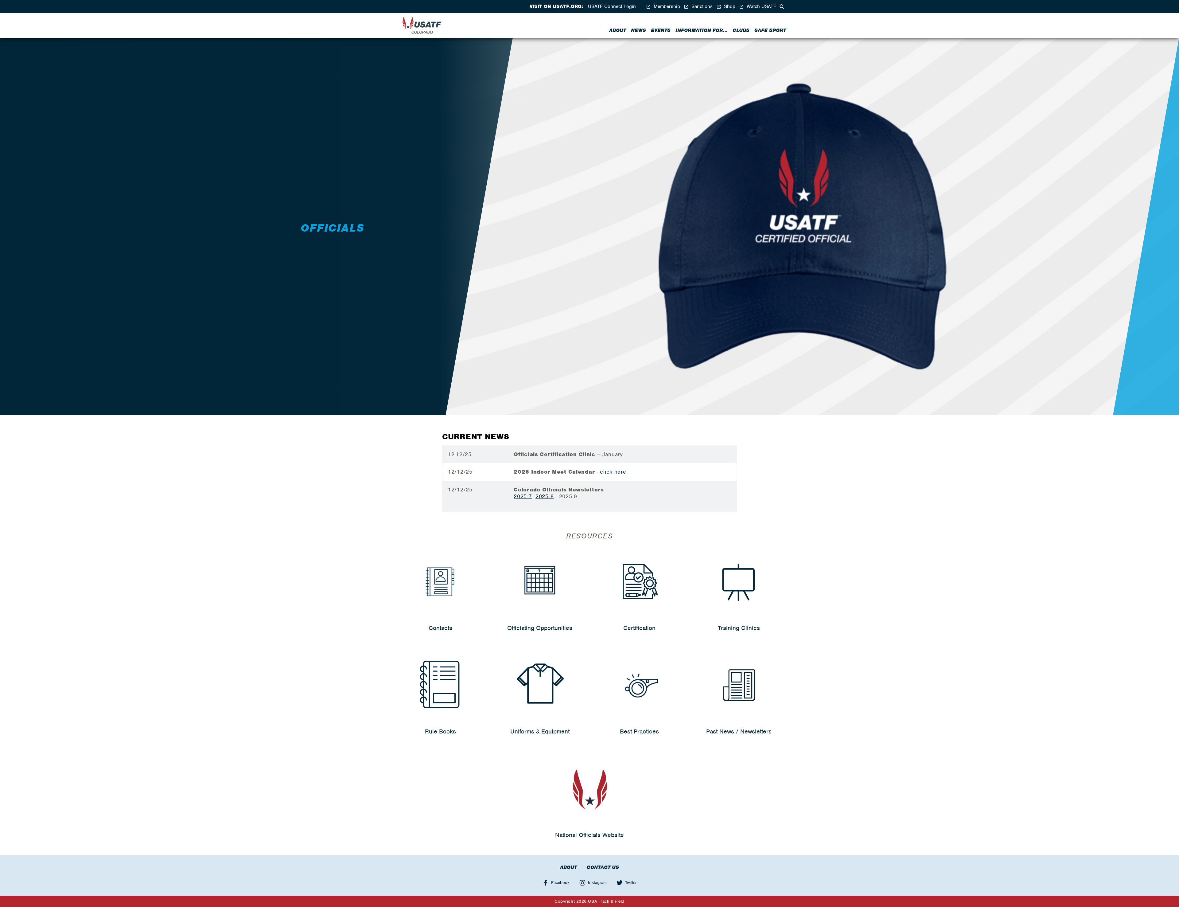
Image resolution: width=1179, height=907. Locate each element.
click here (613, 471)
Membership (666, 6)
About (617, 30)
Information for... (701, 30)
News (638, 30)
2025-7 (523, 496)
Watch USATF (760, 6)
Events (661, 30)
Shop (728, 6)
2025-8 (544, 496)
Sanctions (701, 6)
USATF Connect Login (612, 6)
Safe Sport (770, 30)
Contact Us (603, 867)
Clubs (741, 30)
